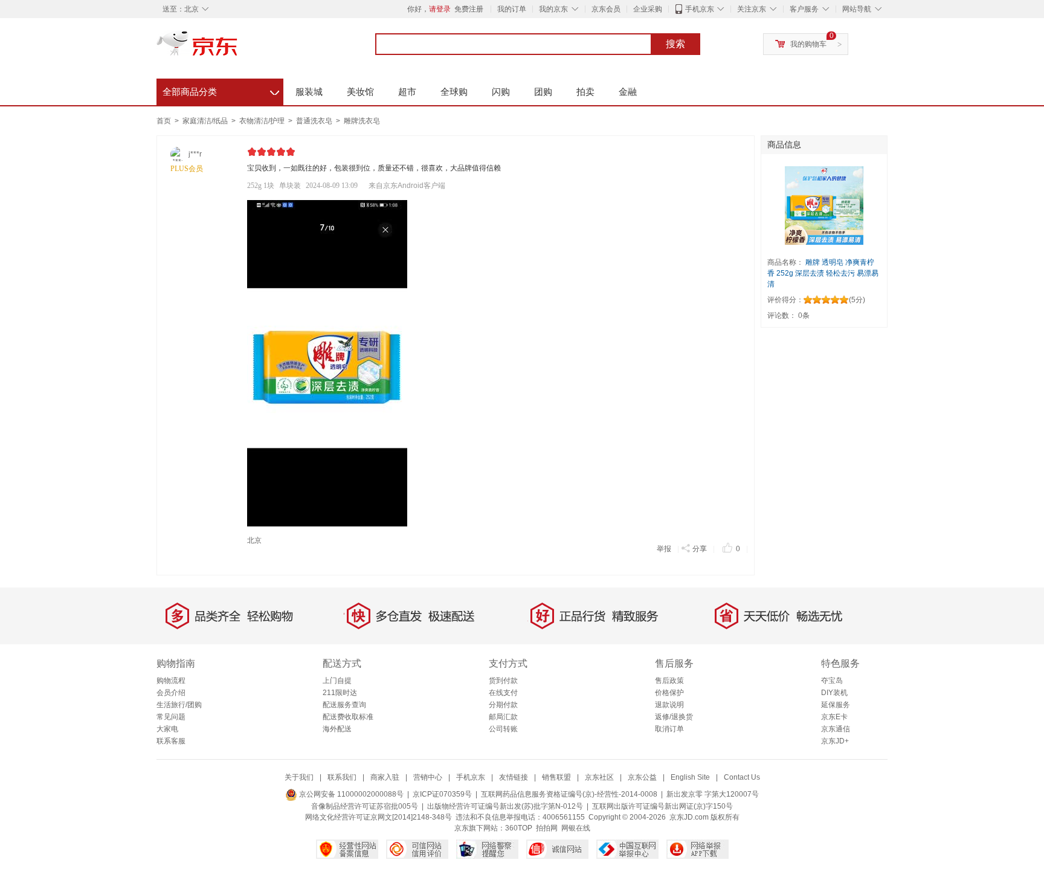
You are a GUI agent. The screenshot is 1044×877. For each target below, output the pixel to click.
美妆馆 (360, 91)
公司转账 (503, 729)
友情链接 (513, 777)
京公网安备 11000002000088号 (350, 794)
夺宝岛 (832, 680)
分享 (699, 549)
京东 (238, 48)
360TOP (518, 828)
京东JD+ (835, 741)
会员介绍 (170, 692)
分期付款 (503, 705)
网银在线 (575, 828)
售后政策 (669, 680)
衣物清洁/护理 (262, 121)
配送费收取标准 (348, 717)
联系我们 (341, 777)
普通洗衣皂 (315, 121)
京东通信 (835, 729)
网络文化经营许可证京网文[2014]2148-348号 (378, 817)
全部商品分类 (221, 90)
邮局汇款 (503, 717)
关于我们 (299, 777)
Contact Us (742, 777)
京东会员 (605, 9)
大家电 (167, 729)
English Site (690, 777)
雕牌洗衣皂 (362, 121)
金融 (628, 91)
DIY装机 (834, 692)
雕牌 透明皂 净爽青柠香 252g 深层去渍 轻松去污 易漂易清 (822, 273)
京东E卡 (834, 717)
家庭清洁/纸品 (206, 121)
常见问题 (170, 717)
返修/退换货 (674, 717)
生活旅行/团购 (179, 705)
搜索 (675, 44)
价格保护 (669, 692)
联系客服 (170, 741)
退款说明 (669, 705)
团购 (543, 91)
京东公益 (642, 777)
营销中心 (427, 777)
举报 (664, 549)
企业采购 (647, 9)
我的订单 (511, 9)
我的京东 (553, 9)
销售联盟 (556, 777)
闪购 (501, 91)
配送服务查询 (344, 705)
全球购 (454, 91)
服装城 (309, 91)
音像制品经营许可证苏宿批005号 (364, 806)
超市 (407, 91)
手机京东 (699, 9)
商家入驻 (384, 777)
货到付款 (503, 680)
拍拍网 (547, 828)
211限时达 (340, 692)
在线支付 (503, 692)
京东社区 (599, 777)
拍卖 (585, 91)
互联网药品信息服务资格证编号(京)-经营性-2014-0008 (569, 794)
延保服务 (835, 705)
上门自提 (337, 680)
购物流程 (170, 680)
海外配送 (337, 729)
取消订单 (669, 729)
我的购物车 (808, 44)
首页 (163, 121)
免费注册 (468, 9)
